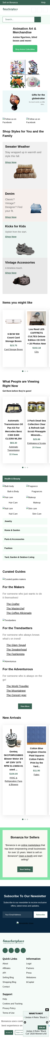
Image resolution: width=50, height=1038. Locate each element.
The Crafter (12, 604)
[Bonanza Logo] (10, 9)
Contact (6, 987)
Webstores (31, 977)
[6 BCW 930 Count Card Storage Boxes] (13, 338)
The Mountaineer (16, 690)
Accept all (9, 1032)
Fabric (36, 775)
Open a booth (26, 856)
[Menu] (45, 10)
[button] (22, 371)
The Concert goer (16, 695)
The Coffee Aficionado (19, 613)
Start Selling (25, 869)
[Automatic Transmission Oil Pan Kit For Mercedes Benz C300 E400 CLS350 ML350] (13, 430)
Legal (28, 964)
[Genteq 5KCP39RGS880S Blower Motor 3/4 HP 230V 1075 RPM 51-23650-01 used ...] (13, 770)
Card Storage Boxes (13, 349)
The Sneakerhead (16, 649)
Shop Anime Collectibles (25, 49)
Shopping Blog (9, 982)
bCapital (30, 982)
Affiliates (6, 968)
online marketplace (31, 845)
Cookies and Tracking (12, 1004)
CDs (36, 352)
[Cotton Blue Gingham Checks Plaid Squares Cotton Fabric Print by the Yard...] (36, 770)
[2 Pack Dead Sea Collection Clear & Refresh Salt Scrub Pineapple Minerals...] (36, 430)
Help (43, 2)
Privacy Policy (9, 1008)
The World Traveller (17, 686)
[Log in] (39, 10)
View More (25, 706)
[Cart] (33, 10)
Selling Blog (8, 977)
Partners (30, 968)
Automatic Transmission (13, 448)
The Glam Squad (16, 645)
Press (29, 973)
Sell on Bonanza (10, 2)
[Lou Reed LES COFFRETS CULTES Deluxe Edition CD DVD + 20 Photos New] (36, 338)
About (5, 964)
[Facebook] (5, 950)
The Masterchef (15, 608)
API (4, 973)
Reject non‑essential (22, 1032)
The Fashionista (15, 654)
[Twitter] (11, 950)
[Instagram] (23, 950)
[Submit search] (37, 19)
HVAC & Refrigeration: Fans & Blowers (13, 781)
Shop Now (10, 162)
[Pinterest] (17, 950)
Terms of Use (8, 1013)
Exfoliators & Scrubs (36, 443)
